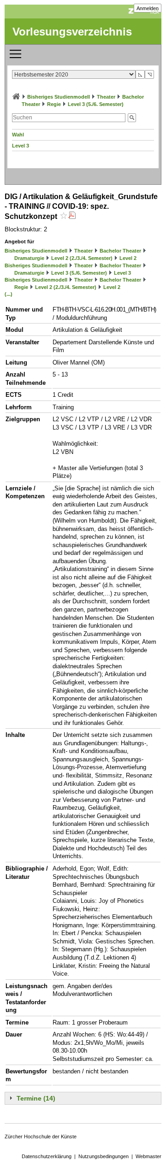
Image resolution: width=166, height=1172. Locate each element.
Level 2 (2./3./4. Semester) (82, 258)
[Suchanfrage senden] (132, 117)
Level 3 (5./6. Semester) (96, 104)
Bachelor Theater (120, 250)
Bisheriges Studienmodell (58, 97)
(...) (8, 294)
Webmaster (148, 1156)
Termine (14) (36, 1098)
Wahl (18, 134)
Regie (54, 104)
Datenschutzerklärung (46, 1156)
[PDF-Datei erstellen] (72, 216)
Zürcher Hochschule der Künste (41, 1136)
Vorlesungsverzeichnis (72, 31)
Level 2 (127, 258)
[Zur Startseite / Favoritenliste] (16, 97)
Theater (106, 97)
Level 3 (20, 145)
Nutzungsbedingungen (103, 1156)
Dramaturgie (29, 258)
